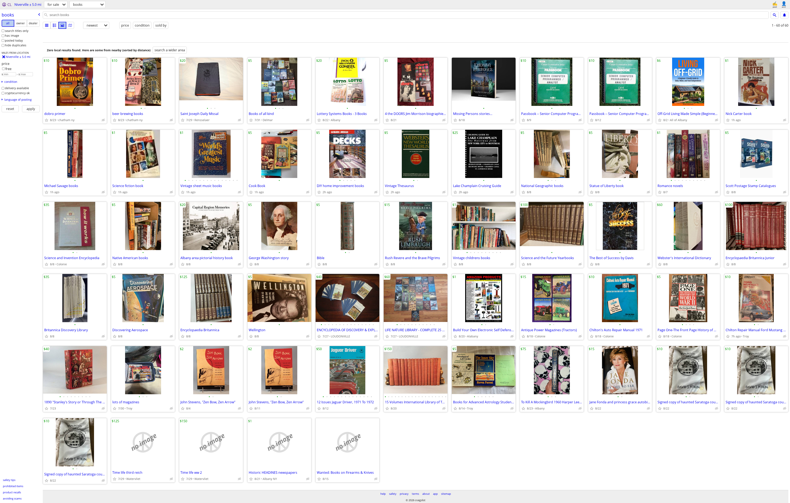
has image (12, 35)
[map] (70, 25)
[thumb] (54, 25)
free (8, 69)
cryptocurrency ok (17, 93)
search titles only (16, 31)
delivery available (17, 88)
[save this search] (784, 15)
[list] (47, 25)
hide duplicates (15, 45)
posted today (14, 40)
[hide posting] (103, 120)
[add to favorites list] (46, 120)
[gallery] (62, 25)
